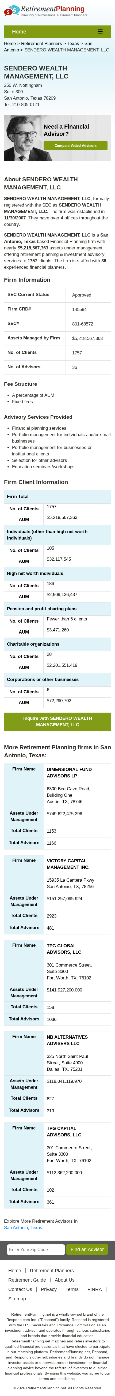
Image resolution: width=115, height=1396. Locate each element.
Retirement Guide (27, 1280)
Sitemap (17, 1298)
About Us (65, 1280)
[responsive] (100, 32)
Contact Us (20, 1289)
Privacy (49, 1289)
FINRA (94, 1289)
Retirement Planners (52, 1270)
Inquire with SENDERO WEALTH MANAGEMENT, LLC (57, 721)
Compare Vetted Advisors (76, 146)
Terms (72, 1289)
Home (19, 32)
